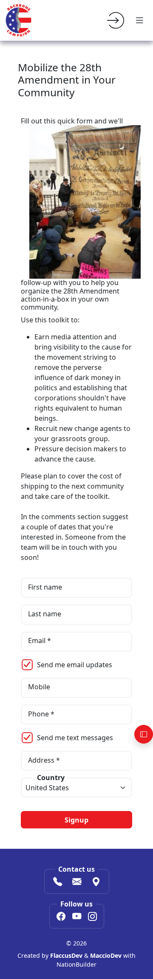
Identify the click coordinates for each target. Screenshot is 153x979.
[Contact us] (77, 882)
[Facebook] (61, 917)
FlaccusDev (66, 955)
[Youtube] (76, 917)
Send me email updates (74, 664)
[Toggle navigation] (139, 20)
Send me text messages (75, 737)
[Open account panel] (143, 734)
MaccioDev (106, 955)
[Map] (95, 882)
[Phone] (57, 882)
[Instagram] (92, 917)
